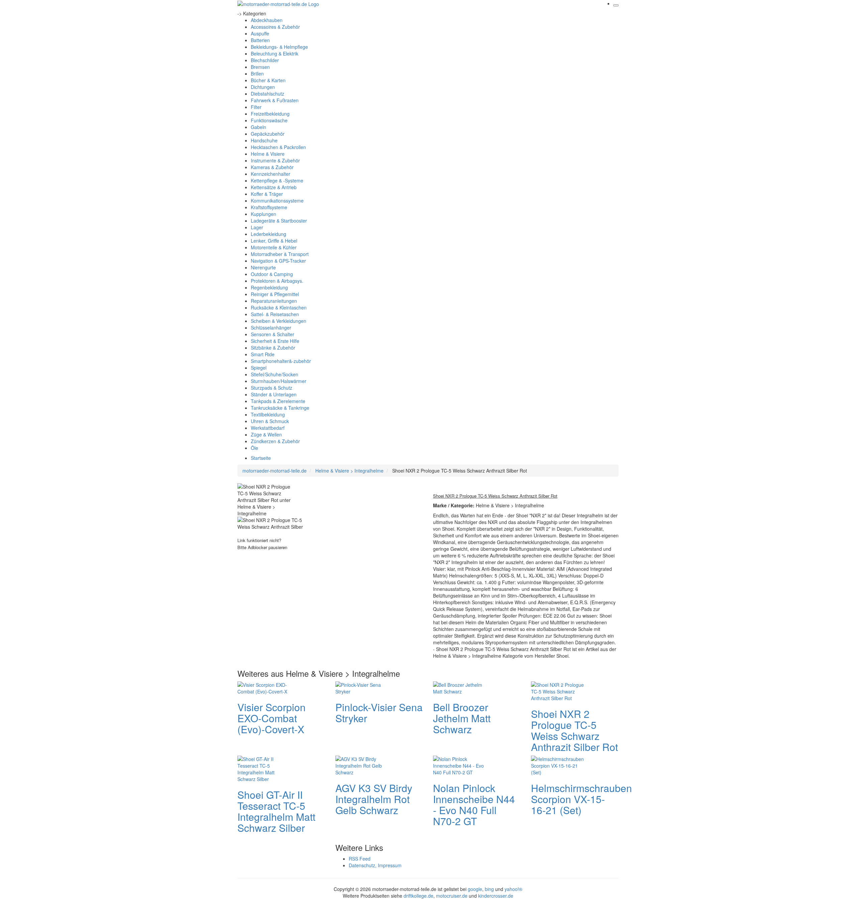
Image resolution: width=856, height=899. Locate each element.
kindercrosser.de (495, 895)
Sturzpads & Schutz (271, 387)
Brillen (257, 73)
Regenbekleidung (269, 287)
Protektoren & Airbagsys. (277, 280)
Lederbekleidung (268, 234)
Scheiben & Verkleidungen (278, 320)
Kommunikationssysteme (277, 200)
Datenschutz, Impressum (375, 865)
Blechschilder (265, 60)
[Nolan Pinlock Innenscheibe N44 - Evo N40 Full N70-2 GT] (460, 764)
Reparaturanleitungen (274, 300)
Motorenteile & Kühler (274, 247)
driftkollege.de (418, 895)
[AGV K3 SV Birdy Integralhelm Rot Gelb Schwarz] (362, 764)
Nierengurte (263, 267)
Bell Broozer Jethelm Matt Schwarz (462, 718)
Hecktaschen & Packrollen (278, 147)
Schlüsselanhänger (271, 327)
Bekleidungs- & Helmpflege (279, 46)
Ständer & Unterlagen (274, 394)
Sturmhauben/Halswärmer (278, 381)
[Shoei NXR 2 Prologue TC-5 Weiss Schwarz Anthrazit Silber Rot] (557, 690)
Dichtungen (263, 87)
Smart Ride (263, 354)
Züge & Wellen (266, 434)
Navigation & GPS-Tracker (278, 260)
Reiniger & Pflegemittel (275, 294)
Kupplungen (263, 214)
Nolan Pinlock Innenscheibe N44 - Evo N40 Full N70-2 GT (474, 804)
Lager (257, 227)
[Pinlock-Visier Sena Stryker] (362, 687)
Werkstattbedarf (268, 427)
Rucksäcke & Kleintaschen (279, 307)
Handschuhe (264, 140)
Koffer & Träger (267, 193)
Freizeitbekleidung (270, 113)
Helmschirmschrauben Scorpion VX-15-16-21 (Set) (581, 799)
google (475, 889)
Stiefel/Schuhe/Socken (274, 374)
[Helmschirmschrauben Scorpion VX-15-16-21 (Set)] (557, 764)
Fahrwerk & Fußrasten (275, 100)
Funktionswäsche (269, 120)
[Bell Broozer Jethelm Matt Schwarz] (460, 687)
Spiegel (258, 367)
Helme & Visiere (268, 153)
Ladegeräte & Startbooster (279, 220)
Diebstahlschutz (267, 93)
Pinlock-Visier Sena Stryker (379, 712)
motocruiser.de (451, 895)
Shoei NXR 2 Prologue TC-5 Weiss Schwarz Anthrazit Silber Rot (574, 730)
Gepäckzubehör (268, 133)
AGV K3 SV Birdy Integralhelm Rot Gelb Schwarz (373, 799)
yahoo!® (513, 889)
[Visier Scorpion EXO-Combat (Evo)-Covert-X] (264, 687)
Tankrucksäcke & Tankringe (280, 407)
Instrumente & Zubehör (275, 160)
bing (489, 889)
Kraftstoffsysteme (269, 207)
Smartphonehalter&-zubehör (281, 361)
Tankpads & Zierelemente (278, 401)
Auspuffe (260, 33)
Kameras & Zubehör (272, 167)
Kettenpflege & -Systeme (277, 180)
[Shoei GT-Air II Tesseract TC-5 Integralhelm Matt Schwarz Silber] (264, 768)
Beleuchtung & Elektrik (274, 53)
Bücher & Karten (268, 80)
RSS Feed (359, 858)
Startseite (261, 458)
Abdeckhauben (267, 20)
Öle (254, 447)
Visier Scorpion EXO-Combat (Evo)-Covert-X (271, 718)
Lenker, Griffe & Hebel (274, 240)
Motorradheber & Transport (280, 254)
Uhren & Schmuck (270, 421)
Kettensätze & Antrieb (274, 187)
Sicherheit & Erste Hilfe (275, 341)
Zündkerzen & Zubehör (275, 441)
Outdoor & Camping (272, 274)
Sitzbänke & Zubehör (273, 347)
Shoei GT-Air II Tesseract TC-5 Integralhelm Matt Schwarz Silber (276, 811)
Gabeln (258, 127)
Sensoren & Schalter (272, 334)
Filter (256, 107)
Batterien (260, 40)
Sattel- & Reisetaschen (275, 314)
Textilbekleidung (268, 414)
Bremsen (260, 66)
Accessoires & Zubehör (275, 26)
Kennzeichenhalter (270, 173)
